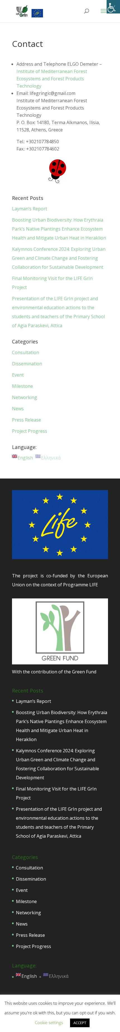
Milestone (22, 386)
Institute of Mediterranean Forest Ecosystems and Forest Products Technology (51, 78)
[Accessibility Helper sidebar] (113, 6)
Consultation (25, 352)
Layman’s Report (29, 209)
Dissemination (27, 364)
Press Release (26, 420)
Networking (24, 397)
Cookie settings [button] (49, 1022)
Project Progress (29, 431)
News (18, 408)
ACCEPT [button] (79, 1022)
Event (18, 375)
